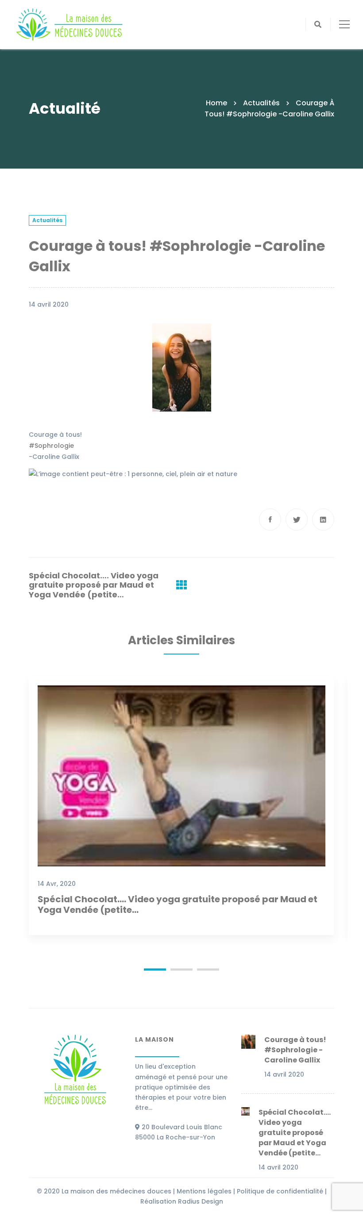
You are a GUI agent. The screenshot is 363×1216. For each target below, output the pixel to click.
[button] (155, 970)
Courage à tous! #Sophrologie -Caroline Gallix (295, 1050)
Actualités (261, 103)
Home (216, 103)
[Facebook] (270, 519)
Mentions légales (204, 1191)
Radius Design (200, 1201)
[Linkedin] (323, 519)
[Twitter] (297, 519)
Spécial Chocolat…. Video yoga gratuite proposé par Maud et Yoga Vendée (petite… (93, 585)
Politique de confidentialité (280, 1191)
